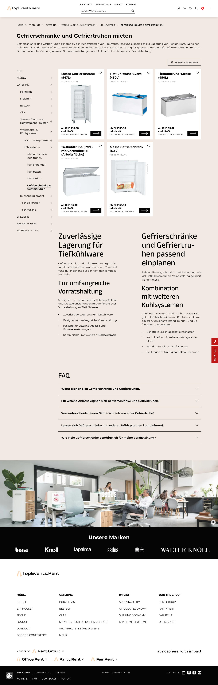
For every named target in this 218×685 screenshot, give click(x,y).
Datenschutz (43, 672)
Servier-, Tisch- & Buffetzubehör (83, 622)
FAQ (34, 678)
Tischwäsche (28, 209)
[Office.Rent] (32, 659)
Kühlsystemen (107, 335)
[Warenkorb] (185, 8)
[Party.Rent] (69, 659)
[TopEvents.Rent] (23, 8)
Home (20, 25)
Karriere (22, 678)
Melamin (25, 98)
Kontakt (131, 4)
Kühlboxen (34, 171)
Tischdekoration (30, 202)
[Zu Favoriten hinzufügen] (100, 73)
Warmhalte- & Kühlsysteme (78, 25)
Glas (23, 112)
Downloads (49, 678)
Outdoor (23, 628)
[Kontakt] (214, 341)
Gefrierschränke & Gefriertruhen (39, 187)
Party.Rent (166, 608)
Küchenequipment (32, 196)
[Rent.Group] (47, 651)
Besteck (25, 105)
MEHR (63, 635)
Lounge (22, 622)
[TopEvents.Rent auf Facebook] (194, 672)
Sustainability (129, 602)
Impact (118, 4)
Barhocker (25, 608)
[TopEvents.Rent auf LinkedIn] (183, 672)
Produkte (86, 4)
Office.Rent (167, 622)
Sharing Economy (132, 615)
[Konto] (179, 8)
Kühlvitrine (34, 178)
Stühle (22, 602)
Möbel (21, 77)
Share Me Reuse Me (133, 622)
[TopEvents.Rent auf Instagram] (189, 672)
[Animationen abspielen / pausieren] (213, 522)
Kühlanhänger (36, 164)
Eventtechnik (27, 223)
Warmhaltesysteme (36, 140)
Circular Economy (133, 608)
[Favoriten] (191, 8)
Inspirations (103, 4)
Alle (20, 71)
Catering (51, 25)
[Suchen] (133, 11)
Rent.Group (167, 602)
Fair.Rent (165, 615)
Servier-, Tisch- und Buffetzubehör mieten (34, 121)
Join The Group (170, 595)
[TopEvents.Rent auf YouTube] (199, 672)
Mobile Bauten (27, 230)
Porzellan (26, 91)
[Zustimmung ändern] (9, 675)
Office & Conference (32, 635)
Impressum (23, 672)
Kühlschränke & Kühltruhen (37, 156)
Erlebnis (23, 216)
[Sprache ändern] (203, 8)
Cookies (60, 672)
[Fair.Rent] (104, 659)
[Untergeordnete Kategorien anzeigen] (50, 78)
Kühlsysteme (107, 25)
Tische (21, 615)
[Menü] (209, 8)
